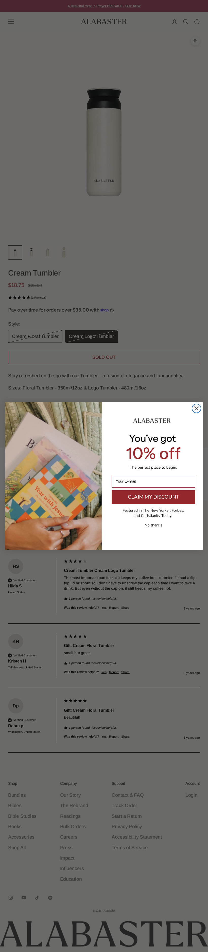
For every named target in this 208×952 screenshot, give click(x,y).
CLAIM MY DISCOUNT (153, 497)
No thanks (153, 525)
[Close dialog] (196, 408)
